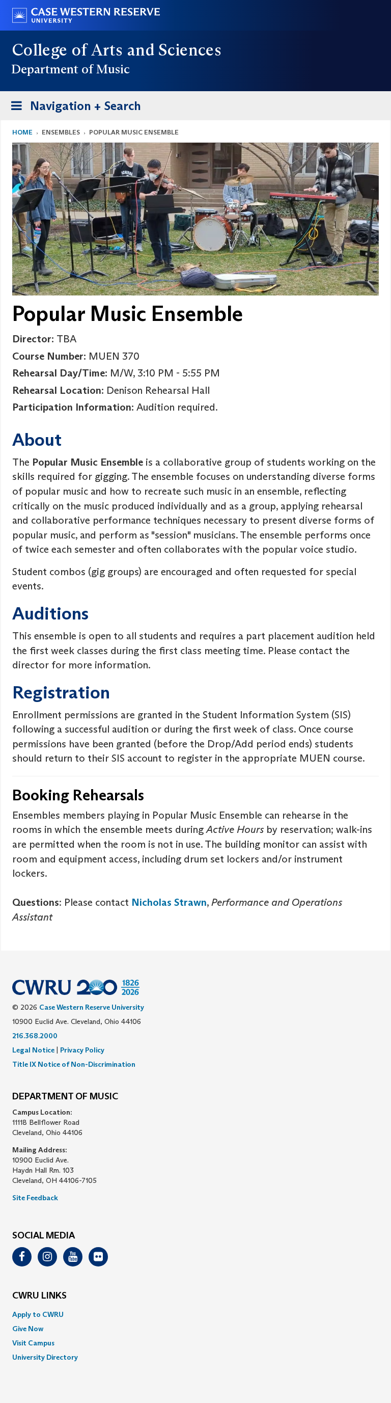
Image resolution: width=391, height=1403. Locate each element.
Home (22, 132)
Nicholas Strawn (169, 902)
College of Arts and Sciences (116, 50)
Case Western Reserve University (91, 1007)
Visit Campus (33, 1342)
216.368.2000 (35, 1035)
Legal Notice (33, 1050)
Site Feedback (35, 1197)
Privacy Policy (82, 1050)
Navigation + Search (73, 109)
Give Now (27, 1328)
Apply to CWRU (38, 1314)
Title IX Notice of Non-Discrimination (73, 1064)
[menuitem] (195, 1314)
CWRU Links (39, 1296)
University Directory (45, 1357)
